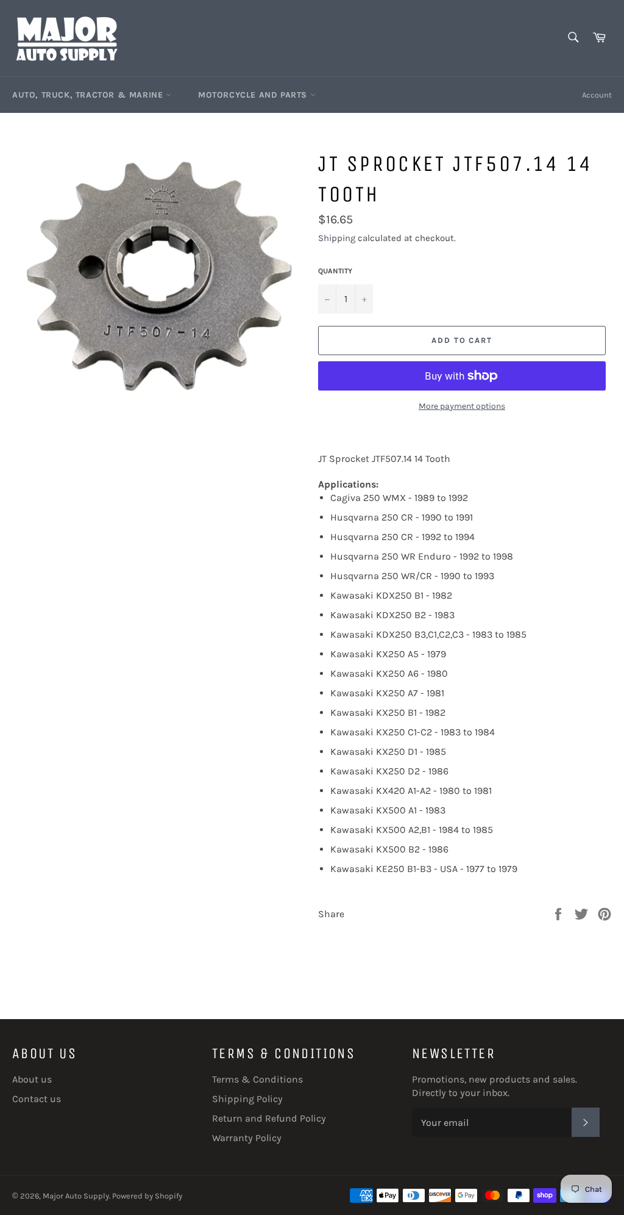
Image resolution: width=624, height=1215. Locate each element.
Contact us (36, 1099)
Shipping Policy (247, 1099)
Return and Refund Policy (269, 1118)
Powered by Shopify (147, 1195)
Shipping (336, 238)
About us (32, 1079)
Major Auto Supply (76, 1195)
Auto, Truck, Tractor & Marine (89, 95)
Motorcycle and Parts (254, 95)
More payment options (462, 406)
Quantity (335, 271)
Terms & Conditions (257, 1079)
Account (597, 94)
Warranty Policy (247, 1138)
